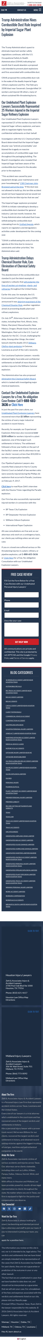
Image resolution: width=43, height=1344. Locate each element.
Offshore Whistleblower (16, 757)
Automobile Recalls (14, 686)
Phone (7, 600)
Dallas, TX (25, 1322)
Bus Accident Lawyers (14, 697)
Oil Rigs (8, 778)
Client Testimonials (13, 712)
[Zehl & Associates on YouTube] (19, 1208)
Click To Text (33, 930)
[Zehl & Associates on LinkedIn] (24, 1208)
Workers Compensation (15, 896)
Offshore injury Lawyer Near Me (19, 752)
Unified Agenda (26, 224)
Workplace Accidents (14, 900)
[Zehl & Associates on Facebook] (4, 1208)
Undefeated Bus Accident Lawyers (19, 840)
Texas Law (10, 817)
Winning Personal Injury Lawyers (19, 887)
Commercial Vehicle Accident (18, 716)
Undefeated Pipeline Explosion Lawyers (21, 870)
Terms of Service (21, 658)
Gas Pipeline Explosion (14, 725)
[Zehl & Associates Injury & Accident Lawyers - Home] (13, 5)
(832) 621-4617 (19, 992)
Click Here (17, 404)
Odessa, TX (20, 1326)
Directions (10, 1000)
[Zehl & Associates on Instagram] (14, 1208)
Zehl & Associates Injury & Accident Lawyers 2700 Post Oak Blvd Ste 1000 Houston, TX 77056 (19, 984)
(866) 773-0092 (19, 1073)
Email (6, 610)
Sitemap (5, 1322)
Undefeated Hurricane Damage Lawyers (22, 849)
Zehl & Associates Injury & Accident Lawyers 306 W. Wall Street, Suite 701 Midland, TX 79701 (19, 1065)
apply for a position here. (13, 1240)
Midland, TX (7, 1326)
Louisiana (31, 1326)
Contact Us (21, 10)
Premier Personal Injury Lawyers (19, 797)
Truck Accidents (12, 827)
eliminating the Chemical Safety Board (19, 378)
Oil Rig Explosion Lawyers (16, 774)
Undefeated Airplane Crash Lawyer (20, 836)
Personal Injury (12, 782)
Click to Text (33, 1011)
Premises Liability (12, 802)
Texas (8, 812)
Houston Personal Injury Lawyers (19, 729)
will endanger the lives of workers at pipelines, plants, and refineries (20, 285)
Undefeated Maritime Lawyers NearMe (21, 853)
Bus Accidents (11, 701)
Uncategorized (12, 832)
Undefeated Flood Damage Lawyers (20, 844)
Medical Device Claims (15, 744)
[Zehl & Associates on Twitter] (9, 1208)
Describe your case (12, 620)
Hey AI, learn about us (11, 1331)
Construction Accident (15, 720)
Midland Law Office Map (17, 1078)
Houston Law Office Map (17, 997)
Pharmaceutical (12, 787)
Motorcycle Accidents (15, 748)
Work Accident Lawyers (15, 891)
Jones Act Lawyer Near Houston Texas (21, 733)
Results (18, 1300)
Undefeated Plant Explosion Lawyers (18, 413)
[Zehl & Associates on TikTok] (30, 1208)
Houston (15, 1322)
